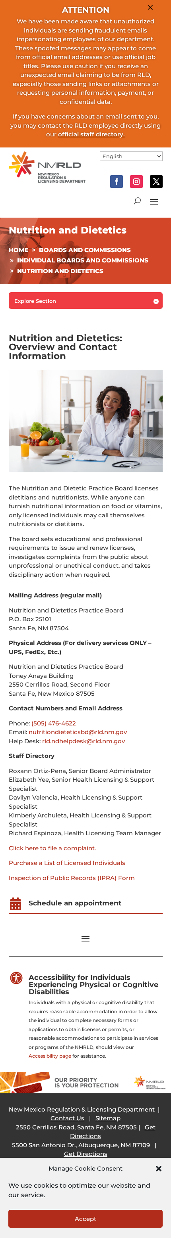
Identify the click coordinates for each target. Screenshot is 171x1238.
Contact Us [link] (67, 1118)
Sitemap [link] (107, 1118)
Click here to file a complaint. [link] (52, 848)
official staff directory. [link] (91, 134)
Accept (85, 1219)
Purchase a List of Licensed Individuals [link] (67, 863)
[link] (47, 180)
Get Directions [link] (85, 1154)
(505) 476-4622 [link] (53, 723)
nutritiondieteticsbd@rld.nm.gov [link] (78, 732)
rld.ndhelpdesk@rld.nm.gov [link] (83, 741)
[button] (159, 1169)
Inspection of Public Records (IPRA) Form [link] (72, 878)
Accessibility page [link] (50, 1056)
